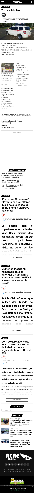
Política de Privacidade (23, 469)
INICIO (4, 469)
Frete (28, 114)
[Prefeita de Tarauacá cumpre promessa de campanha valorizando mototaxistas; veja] (7, 68)
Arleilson (21, 114)
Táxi (13, 115)
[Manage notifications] (15, 483)
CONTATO (11, 469)
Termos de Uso (9, 471)
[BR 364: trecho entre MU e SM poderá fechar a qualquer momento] (23, 74)
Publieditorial (20, 471)
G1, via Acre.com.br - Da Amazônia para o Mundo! (18, 219)
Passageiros (6, 115)
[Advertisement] (17, 150)
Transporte (27, 115)
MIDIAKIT (29, 471)
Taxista (18, 115)
